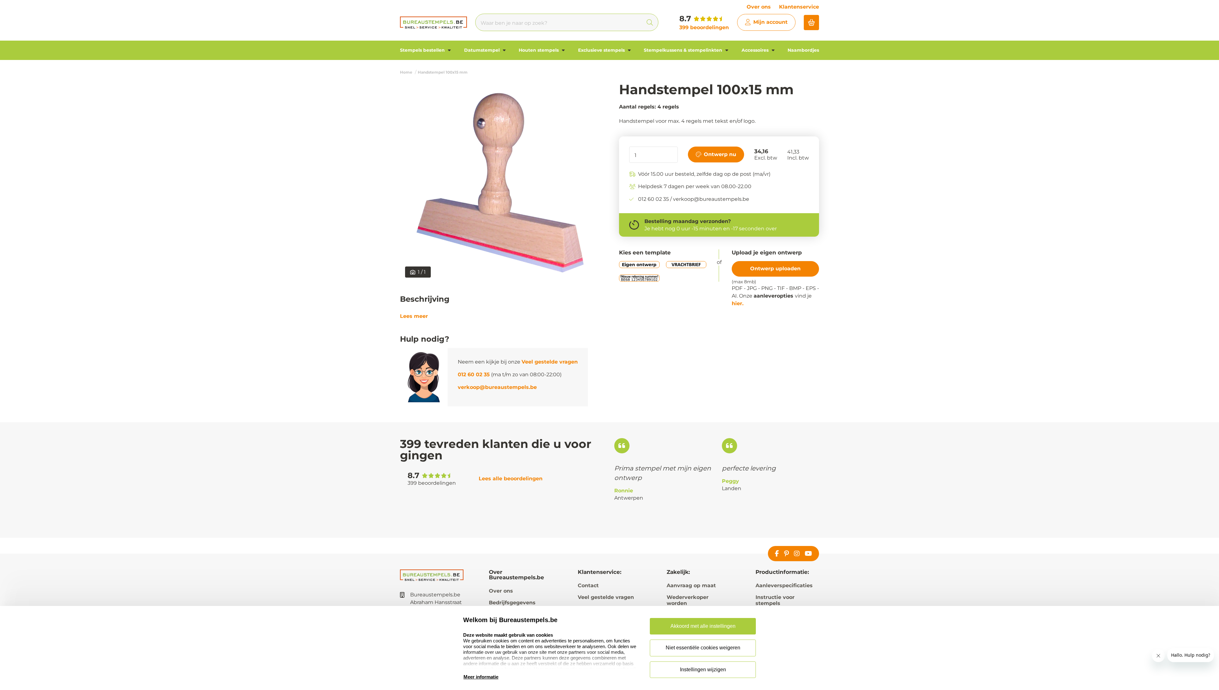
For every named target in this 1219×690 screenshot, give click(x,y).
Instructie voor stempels (775, 600)
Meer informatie (480, 677)
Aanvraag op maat (691, 585)
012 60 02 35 (474, 374)
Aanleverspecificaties (784, 585)
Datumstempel (482, 50)
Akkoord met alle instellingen (703, 626)
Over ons (759, 7)
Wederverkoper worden (688, 600)
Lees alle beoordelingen (511, 479)
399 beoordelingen (704, 27)
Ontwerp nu (720, 154)
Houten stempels (539, 50)
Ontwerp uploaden (775, 269)
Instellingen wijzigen (703, 669)
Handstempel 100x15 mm (443, 72)
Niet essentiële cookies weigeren (703, 647)
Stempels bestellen (423, 50)
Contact (588, 585)
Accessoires (756, 50)
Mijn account (770, 22)
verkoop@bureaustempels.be (497, 387)
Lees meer (414, 316)
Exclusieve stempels (602, 50)
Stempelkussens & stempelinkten (683, 50)
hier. (737, 303)
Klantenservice (799, 7)
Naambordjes (803, 50)
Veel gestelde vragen (550, 362)
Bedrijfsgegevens (512, 603)
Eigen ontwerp (639, 264)
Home (406, 72)
